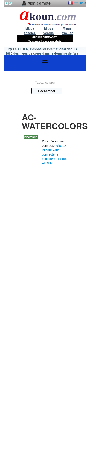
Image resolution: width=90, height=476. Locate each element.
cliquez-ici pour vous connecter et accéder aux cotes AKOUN (54, 154)
